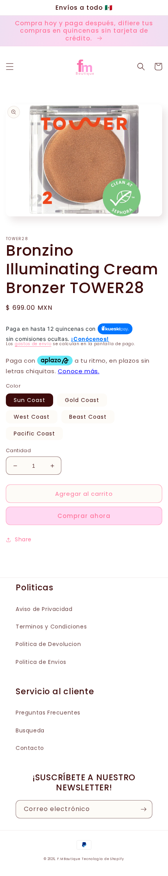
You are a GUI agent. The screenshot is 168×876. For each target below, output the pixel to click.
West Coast (32, 417)
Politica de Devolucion (48, 644)
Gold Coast (82, 400)
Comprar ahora (84, 516)
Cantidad (18, 450)
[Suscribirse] (143, 809)
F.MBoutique (68, 859)
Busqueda (30, 730)
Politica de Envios (41, 662)
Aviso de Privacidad (44, 609)
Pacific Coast (34, 433)
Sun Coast (29, 400)
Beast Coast (88, 417)
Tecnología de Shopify (103, 859)
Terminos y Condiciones (51, 626)
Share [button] (23, 539)
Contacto (30, 748)
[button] (9, 66)
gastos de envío (33, 344)
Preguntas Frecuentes (48, 712)
